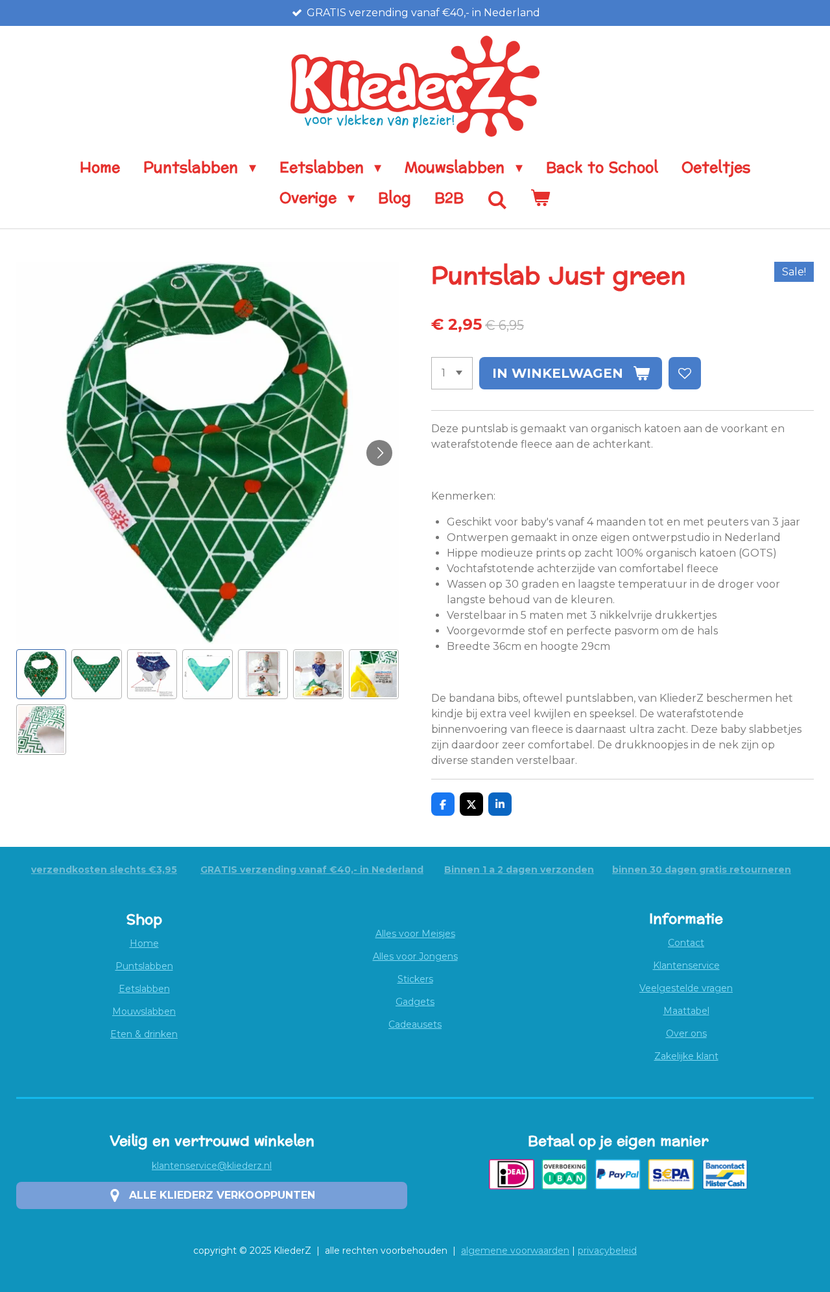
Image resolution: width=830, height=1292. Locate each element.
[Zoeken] (497, 200)
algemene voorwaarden (515, 1250)
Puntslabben (144, 966)
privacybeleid (607, 1250)
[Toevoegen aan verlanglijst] (685, 373)
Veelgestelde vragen (686, 988)
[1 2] (452, 373)
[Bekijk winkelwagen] (540, 198)
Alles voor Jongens (415, 956)
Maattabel (686, 1011)
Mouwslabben (144, 1011)
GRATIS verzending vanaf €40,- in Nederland (311, 869)
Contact (686, 943)
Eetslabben (144, 989)
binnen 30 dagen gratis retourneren (701, 869)
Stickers (415, 979)
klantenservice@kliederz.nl (212, 1165)
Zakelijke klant (686, 1056)
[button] (41, 674)
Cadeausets (415, 1024)
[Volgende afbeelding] (379, 453)
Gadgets (415, 1002)
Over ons (686, 1033)
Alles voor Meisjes (415, 934)
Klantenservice (686, 965)
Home (144, 943)
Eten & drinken (144, 1034)
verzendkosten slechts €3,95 (104, 869)
